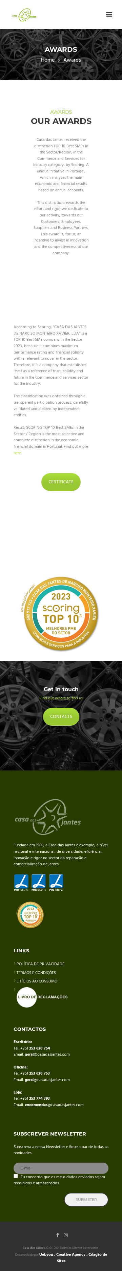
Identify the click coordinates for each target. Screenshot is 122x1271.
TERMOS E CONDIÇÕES (36, 973)
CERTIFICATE (61, 482)
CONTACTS (61, 717)
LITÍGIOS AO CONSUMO (37, 981)
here (17, 453)
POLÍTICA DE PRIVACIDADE (40, 964)
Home (48, 60)
